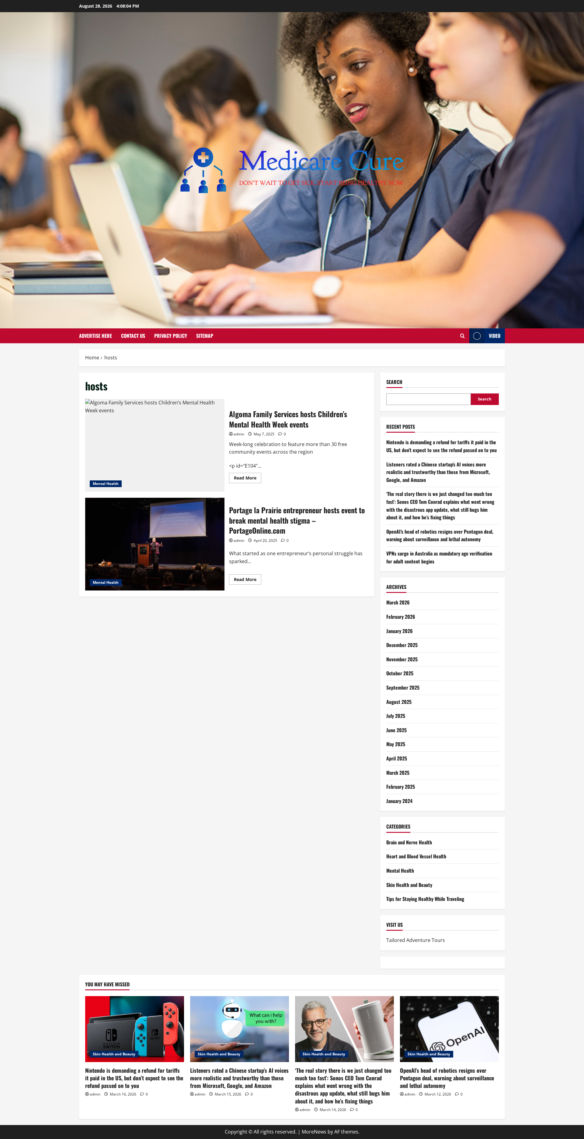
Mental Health (106, 483)
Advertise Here (95, 335)
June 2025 (396, 730)
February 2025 (400, 786)
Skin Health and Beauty (409, 884)
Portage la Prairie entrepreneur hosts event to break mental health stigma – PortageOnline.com (154, 544)
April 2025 (396, 758)
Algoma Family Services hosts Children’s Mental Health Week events (154, 445)
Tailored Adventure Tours (415, 940)
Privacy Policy (170, 335)
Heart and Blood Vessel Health (416, 856)
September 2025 (402, 687)
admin (239, 434)
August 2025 (399, 701)
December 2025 (402, 645)
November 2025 (402, 659)
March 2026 (398, 602)
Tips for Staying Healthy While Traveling (425, 898)
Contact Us (133, 335)
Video (494, 335)
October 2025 (399, 673)
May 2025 (395, 744)
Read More (247, 479)
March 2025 (397, 772)
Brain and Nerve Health (409, 842)
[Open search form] (462, 336)
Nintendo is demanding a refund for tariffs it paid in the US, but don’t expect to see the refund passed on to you (441, 446)
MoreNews (314, 1131)
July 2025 (395, 715)
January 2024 (399, 801)
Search (394, 382)
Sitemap (204, 335)
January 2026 (399, 631)
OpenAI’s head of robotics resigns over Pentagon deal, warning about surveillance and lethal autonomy (439, 535)
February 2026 (400, 616)
